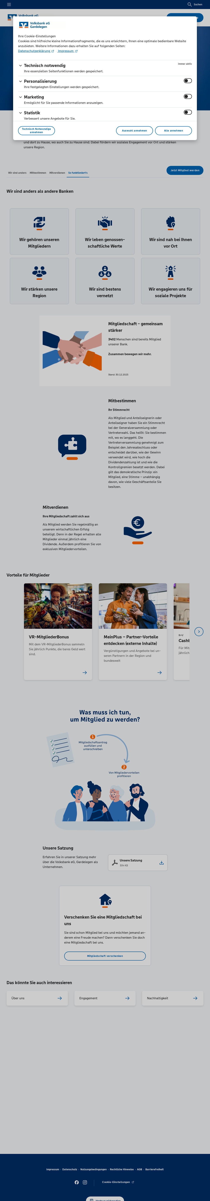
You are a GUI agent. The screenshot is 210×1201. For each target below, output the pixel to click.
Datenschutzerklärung (34, 51)
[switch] (188, 80)
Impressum (65, 51)
